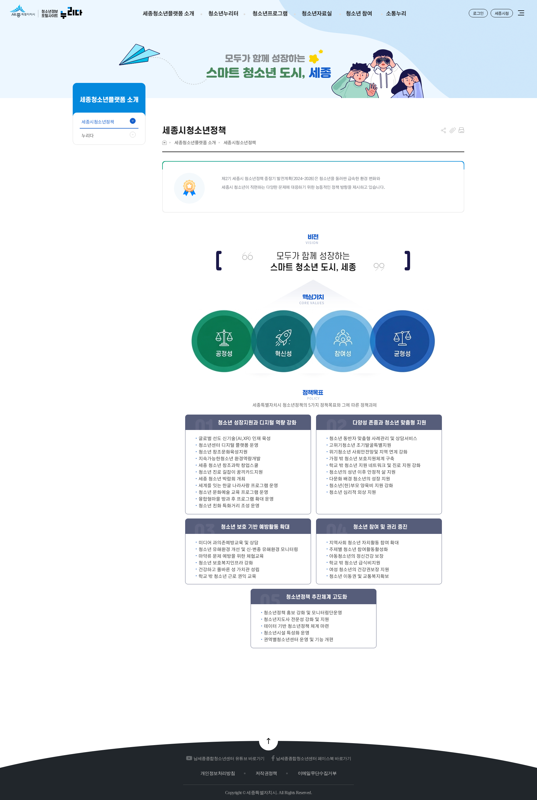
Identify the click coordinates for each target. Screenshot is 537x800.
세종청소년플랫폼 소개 (195, 142)
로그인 (478, 13)
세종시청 (502, 13)
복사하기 (453, 130)
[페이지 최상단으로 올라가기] (268, 740)
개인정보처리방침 (218, 773)
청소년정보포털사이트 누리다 (46, 12)
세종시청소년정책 (239, 142)
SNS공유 (443, 130)
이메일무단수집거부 (317, 773)
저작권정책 (266, 773)
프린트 (461, 130)
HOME (164, 142)
